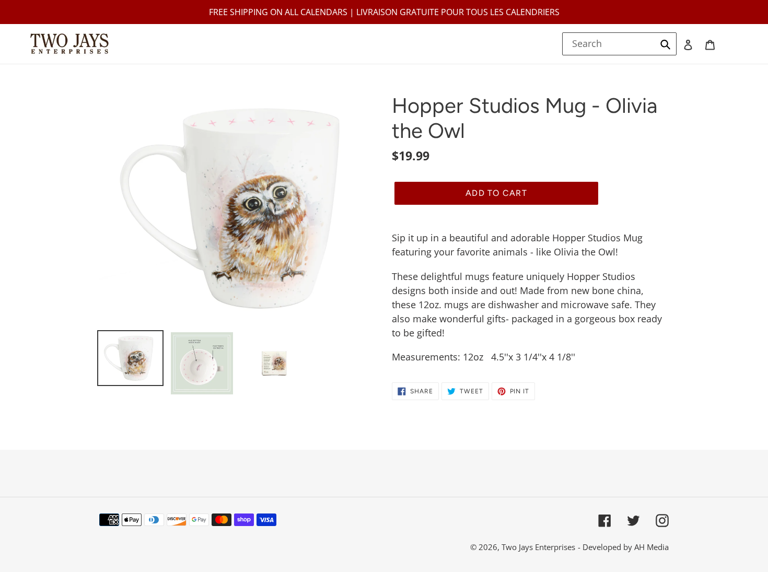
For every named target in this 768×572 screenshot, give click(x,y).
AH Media (651, 547)
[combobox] (619, 43)
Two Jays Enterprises (538, 547)
